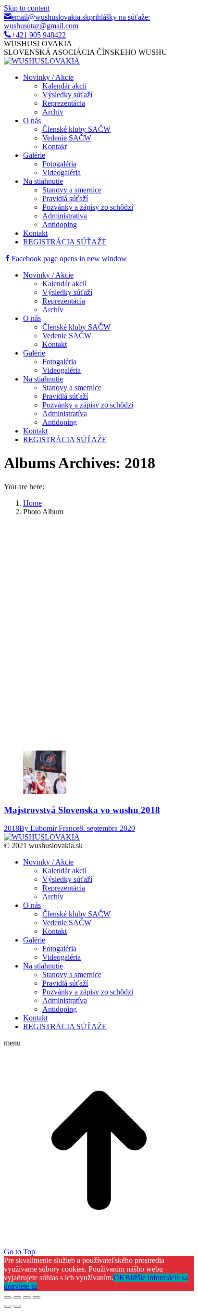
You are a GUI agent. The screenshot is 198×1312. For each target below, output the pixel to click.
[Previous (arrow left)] (8, 1306)
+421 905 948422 (39, 35)
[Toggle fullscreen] (27, 1297)
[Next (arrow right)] (17, 1306)
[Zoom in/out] (36, 1297)
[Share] (17, 1297)
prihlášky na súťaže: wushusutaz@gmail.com (77, 21)
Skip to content (27, 8)
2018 (11, 828)
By (49, 828)
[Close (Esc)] (8, 1297)
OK (119, 1278)
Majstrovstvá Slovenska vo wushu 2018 (82, 810)
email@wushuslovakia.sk (50, 17)
